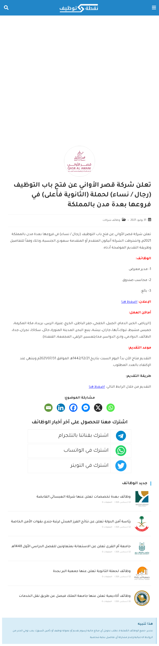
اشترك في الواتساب (86, 451)
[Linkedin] (61, 408)
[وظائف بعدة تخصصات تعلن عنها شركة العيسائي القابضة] (142, 499)
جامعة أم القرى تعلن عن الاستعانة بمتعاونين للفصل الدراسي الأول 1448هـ (71, 546)
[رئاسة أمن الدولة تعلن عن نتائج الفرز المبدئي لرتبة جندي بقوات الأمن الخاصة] (142, 524)
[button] (154, 7)
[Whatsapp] (110, 408)
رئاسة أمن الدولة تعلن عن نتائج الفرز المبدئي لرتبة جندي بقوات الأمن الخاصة (71, 522)
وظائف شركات (111, 220)
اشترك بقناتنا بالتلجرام (83, 436)
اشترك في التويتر (89, 466)
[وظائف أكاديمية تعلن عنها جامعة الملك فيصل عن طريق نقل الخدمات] (142, 598)
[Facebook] (73, 408)
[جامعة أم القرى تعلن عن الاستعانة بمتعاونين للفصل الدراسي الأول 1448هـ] (142, 548)
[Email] (48, 408)
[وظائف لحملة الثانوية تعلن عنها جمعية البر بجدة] (142, 573)
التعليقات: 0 (107, 503)
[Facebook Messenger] (86, 408)
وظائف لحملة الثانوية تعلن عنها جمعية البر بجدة (92, 571)
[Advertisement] (79, 46)
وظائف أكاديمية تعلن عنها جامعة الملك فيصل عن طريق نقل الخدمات (75, 596)
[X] (98, 408)
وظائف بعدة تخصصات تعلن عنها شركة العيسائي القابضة (83, 497)
